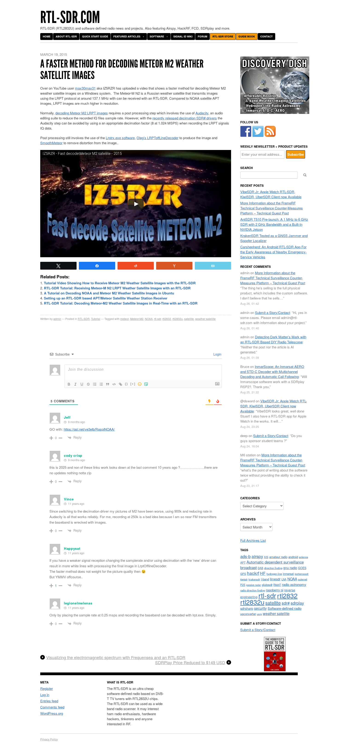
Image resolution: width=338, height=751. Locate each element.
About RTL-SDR (66, 36)
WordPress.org (51, 713)
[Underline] (82, 384)
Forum (202, 36)
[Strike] (88, 384)
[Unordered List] (101, 384)
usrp (259, 614)
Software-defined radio (284, 608)
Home (46, 36)
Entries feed (49, 700)
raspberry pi (274, 589)
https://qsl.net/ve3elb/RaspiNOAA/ (89, 429)
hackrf (253, 573)
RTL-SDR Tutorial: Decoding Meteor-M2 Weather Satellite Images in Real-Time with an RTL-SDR (121, 303)
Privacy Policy (49, 739)
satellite (189, 319)
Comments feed (52, 707)
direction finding (273, 568)
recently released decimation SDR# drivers (184, 118)
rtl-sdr (157, 319)
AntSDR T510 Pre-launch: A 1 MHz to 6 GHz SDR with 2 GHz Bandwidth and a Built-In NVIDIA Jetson (274, 224)
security (260, 608)
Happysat (72, 548)
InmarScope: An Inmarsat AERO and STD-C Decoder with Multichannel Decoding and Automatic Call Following (272, 371)
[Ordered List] (95, 384)
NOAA (149, 319)
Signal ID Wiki (182, 36)
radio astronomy (294, 584)
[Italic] (75, 384)
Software (157, 36)
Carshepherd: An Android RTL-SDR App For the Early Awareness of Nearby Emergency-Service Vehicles (273, 251)
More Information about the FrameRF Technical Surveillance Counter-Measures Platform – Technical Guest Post (271, 207)
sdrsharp (246, 608)
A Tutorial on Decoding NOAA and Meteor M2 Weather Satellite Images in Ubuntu (109, 293)
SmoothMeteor (51, 142)
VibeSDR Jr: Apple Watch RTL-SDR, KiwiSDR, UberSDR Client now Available (270, 194)
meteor (124, 319)
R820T (277, 585)
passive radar (253, 585)
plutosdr (267, 584)
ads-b (245, 556)
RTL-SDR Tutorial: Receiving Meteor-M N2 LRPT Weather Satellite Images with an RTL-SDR (117, 288)
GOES (302, 568)
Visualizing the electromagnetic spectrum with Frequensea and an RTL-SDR (115, 657)
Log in (44, 694)
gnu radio (290, 567)
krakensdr (254, 579)
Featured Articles (126, 36)
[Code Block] (114, 384)
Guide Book (246, 36)
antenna (303, 557)
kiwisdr (244, 579)
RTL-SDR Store (222, 36)
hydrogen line (274, 574)
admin (57, 319)
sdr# (286, 603)
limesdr (275, 578)
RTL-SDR (84, 319)
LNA (283, 579)
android (293, 557)
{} (126, 384)
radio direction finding (252, 590)
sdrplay (297, 603)
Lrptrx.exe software (120, 137)
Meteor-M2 (136, 319)
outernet (302, 579)
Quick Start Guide (95, 36)
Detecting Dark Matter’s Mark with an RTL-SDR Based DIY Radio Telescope (273, 339)
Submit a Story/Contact (272, 312)
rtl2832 (166, 319)
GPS (243, 574)
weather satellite (205, 319)
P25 (242, 585)
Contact (266, 36)
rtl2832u (177, 319)
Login (216, 354)
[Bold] (69, 384)
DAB (260, 568)
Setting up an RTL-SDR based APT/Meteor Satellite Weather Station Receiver (105, 298)
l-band (265, 579)
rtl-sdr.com (70, 17)
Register (46, 688)
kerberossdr (302, 574)
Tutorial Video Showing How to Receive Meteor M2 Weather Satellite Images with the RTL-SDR (120, 282)
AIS (266, 557)
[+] (132, 384)
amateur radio (278, 557)
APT (243, 562)
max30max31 (85, 88)
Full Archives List (253, 540)
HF (263, 573)
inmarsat (288, 574)
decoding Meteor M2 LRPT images (81, 112)
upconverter (248, 614)
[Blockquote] (107, 384)
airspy (257, 556)
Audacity (201, 112)
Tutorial (95, 319)
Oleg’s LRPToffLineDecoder (157, 137)
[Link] (120, 384)
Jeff (67, 417)
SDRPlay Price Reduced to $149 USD (190, 662)
